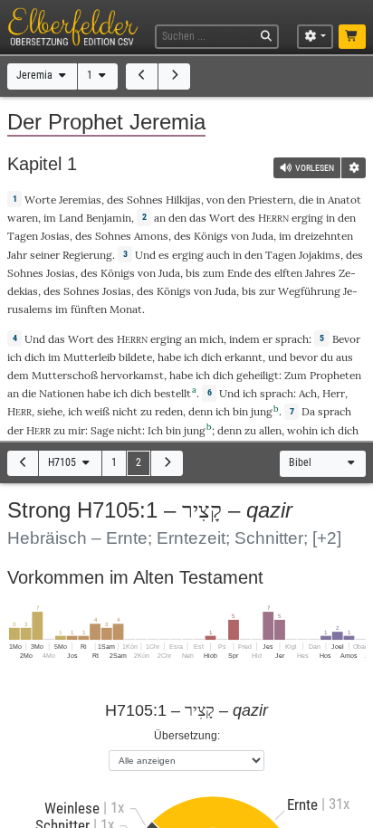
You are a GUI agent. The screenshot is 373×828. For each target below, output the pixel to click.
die (306, 199)
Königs (211, 236)
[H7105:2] (167, 464)
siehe (49, 411)
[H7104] (23, 464)
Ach (308, 393)
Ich (155, 430)
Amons (151, 236)
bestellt (172, 393)
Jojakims (319, 255)
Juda (262, 236)
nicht (125, 411)
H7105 (63, 462)
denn (200, 411)
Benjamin (108, 217)
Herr (333, 393)
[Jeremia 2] (174, 76)
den (177, 217)
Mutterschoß (65, 375)
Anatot (344, 199)
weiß (97, 411)
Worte (40, 199)
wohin (302, 430)
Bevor (346, 339)
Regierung (87, 255)
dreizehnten (323, 236)
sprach (292, 339)
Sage (102, 430)
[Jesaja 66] (142, 76)
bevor (304, 357)
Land (71, 217)
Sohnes (145, 199)
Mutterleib (89, 357)
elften (288, 273)
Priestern (270, 199)
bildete (135, 357)
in (330, 217)
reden (169, 411)
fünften (89, 309)
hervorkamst (132, 375)
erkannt (244, 357)
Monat (126, 309)
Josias (55, 236)
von (215, 199)
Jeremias (80, 199)
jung (262, 411)
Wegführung (309, 291)
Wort (222, 217)
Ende (239, 273)
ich (222, 411)
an (160, 217)
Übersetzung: (187, 735)
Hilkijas (183, 199)
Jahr (17, 255)
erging (307, 217)
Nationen (61, 393)
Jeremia (35, 75)
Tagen (22, 236)
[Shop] (353, 37)
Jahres (320, 273)
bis (193, 273)
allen (270, 430)
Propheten (335, 375)
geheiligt (257, 375)
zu (59, 430)
